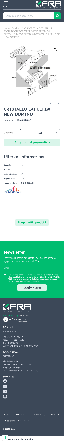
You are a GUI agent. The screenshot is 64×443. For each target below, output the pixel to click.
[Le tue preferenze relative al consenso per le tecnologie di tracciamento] (5, 438)
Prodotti (16, 28)
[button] (55, 49)
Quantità (8, 133)
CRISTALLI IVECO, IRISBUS (19, 34)
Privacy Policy (42, 275)
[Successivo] (57, 103)
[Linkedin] (5, 391)
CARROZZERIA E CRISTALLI (37, 28)
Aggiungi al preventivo (32, 142)
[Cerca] (57, 15)
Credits (26, 421)
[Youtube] (5, 386)
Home (7, 28)
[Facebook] (5, 381)
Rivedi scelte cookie (12, 421)
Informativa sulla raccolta (18, 439)
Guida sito (7, 414)
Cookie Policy (53, 414)
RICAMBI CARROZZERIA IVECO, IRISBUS (26, 31)
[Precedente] (52, 103)
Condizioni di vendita (22, 414)
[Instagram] (5, 397)
